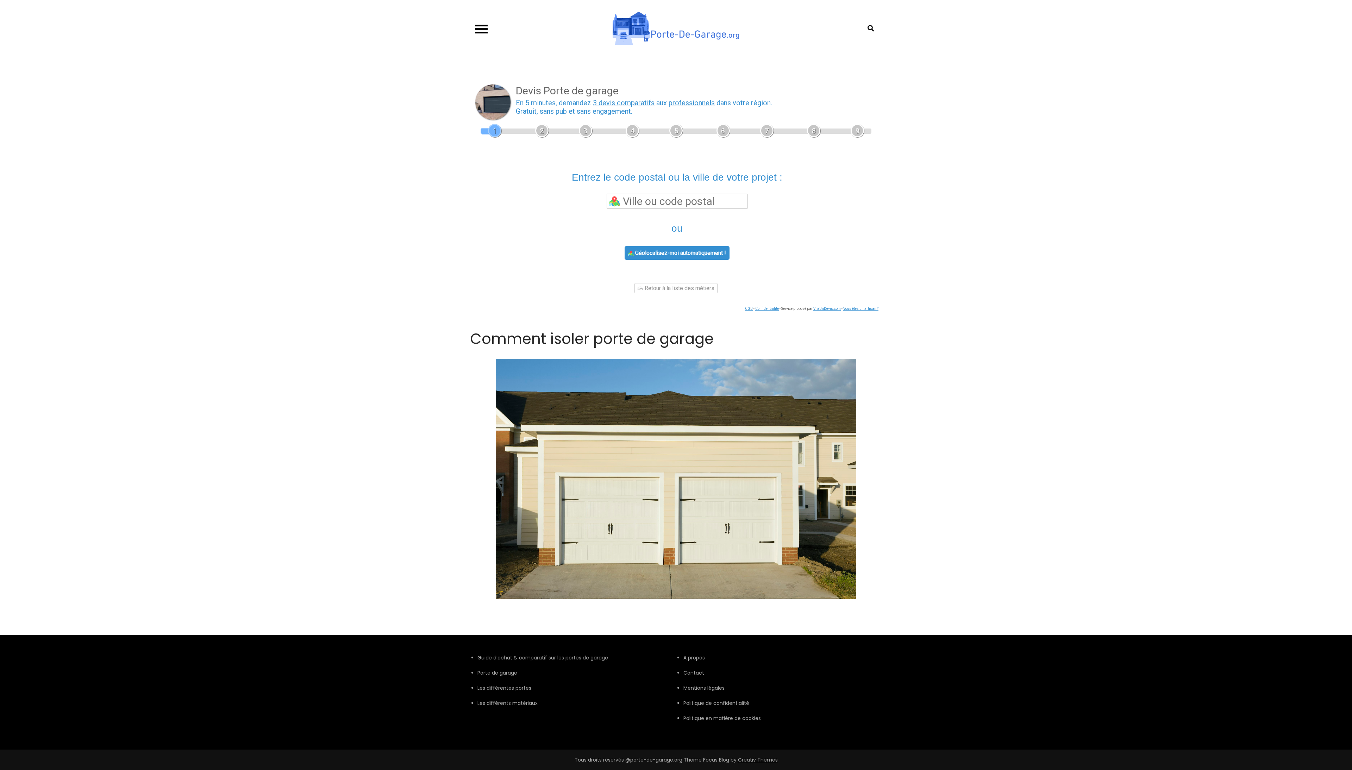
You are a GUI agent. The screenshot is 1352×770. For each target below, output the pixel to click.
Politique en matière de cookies (722, 718)
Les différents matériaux (507, 703)
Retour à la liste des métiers (678, 288)
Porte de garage (497, 672)
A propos (694, 657)
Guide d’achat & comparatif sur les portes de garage (542, 657)
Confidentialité (767, 309)
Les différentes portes (504, 687)
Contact (693, 672)
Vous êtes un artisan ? (860, 309)
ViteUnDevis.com (827, 309)
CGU (749, 309)
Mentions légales (704, 687)
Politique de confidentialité (716, 703)
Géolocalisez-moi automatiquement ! (680, 253)
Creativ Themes (758, 759)
